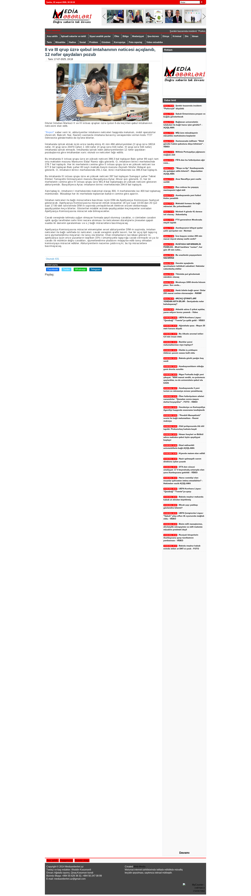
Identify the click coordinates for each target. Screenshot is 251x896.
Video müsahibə (154, 42)
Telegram (95, 269)
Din (186, 36)
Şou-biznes (153, 36)
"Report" (49, 132)
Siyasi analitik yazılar (100, 36)
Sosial (82, 42)
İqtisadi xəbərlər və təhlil (73, 36)
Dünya (166, 36)
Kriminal (177, 36)
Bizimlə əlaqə (82, 860)
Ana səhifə (52, 36)
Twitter (66, 269)
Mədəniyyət (138, 36)
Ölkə (116, 36)
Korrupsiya (119, 42)
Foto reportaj (135, 42)
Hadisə (72, 42)
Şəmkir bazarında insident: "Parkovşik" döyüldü (188, 31)
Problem (93, 42)
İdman (195, 36)
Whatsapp (80, 269)
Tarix (49, 42)
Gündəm (106, 42)
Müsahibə (60, 42)
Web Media (139, 866)
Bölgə (126, 36)
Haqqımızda (66, 860)
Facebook (52, 269)
